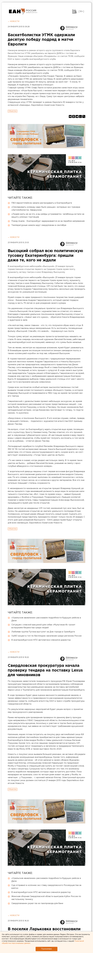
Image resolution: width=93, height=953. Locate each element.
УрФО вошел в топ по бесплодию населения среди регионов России (46, 636)
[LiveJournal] (83, 116)
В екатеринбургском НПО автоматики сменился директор (41, 640)
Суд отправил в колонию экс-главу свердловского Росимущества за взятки (46, 886)
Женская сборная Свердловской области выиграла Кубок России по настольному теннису (46, 898)
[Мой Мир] (80, 116)
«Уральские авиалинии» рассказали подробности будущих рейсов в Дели (46, 619)
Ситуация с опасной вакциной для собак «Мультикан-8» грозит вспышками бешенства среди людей (43, 626)
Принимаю (46, 949)
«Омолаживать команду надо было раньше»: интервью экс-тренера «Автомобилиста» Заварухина (45, 208)
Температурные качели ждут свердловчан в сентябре (38, 225)
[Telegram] (77, 116)
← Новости (13, 21)
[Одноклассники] (73, 116)
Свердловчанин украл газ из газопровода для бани (37, 903)
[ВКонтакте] (70, 116)
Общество (12, 111)
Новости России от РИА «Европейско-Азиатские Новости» (17, 11)
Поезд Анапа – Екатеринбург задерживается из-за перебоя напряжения (48, 221)
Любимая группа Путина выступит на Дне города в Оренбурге (43, 632)
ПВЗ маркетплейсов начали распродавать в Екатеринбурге (41, 203)
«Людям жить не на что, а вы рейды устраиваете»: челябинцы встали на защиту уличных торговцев (47, 215)
